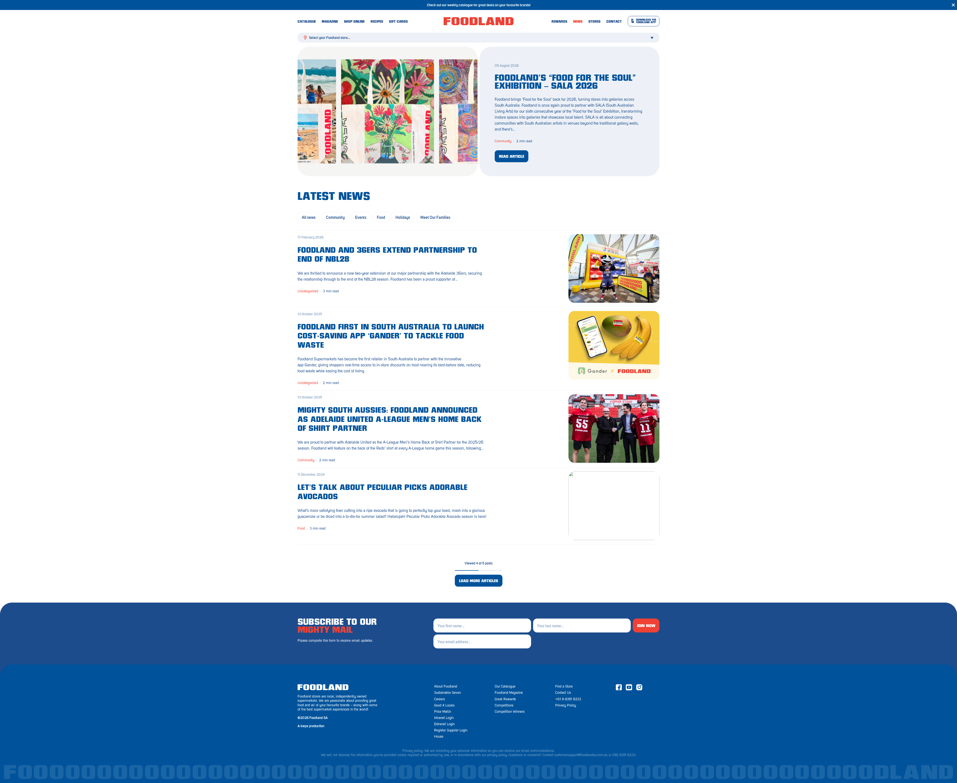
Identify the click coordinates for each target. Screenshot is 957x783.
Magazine (330, 21)
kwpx (304, 725)
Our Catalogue (505, 686)
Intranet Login (444, 718)
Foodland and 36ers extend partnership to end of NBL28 (387, 255)
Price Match (442, 711)
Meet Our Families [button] (435, 217)
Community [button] (335, 217)
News (577, 21)
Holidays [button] (403, 217)
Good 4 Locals (444, 705)
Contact (614, 21)
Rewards (559, 21)
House (438, 736)
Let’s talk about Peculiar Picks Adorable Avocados (383, 492)
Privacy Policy (565, 705)
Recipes (377, 21)
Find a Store (564, 686)
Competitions (504, 705)
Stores (594, 21)
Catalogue (307, 21)
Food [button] (381, 217)
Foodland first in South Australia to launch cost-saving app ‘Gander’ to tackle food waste (391, 336)
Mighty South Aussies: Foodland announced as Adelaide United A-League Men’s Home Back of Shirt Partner (390, 419)
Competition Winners (510, 711)
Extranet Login (444, 724)
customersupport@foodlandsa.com (578, 755)
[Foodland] (479, 21)
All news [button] (309, 217)
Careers (439, 699)
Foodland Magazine (509, 693)
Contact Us (563, 693)
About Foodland (445, 686)
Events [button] (360, 217)
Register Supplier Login (450, 730)
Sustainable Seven (447, 693)
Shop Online (354, 21)
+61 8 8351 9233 (568, 699)
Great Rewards (505, 699)
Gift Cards (398, 21)
